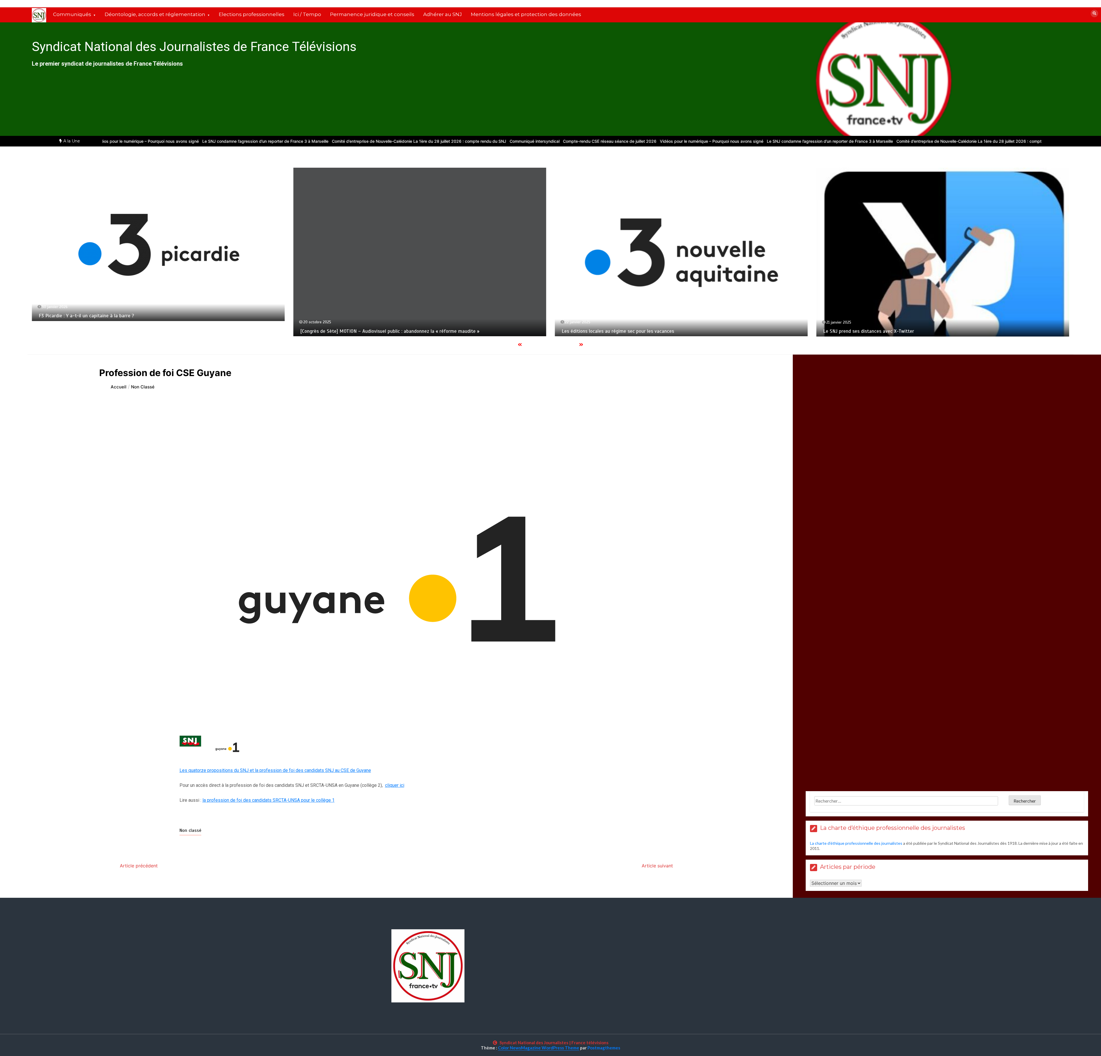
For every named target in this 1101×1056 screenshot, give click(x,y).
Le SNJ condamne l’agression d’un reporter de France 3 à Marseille (228, 141)
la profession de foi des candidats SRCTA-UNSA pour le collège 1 (268, 800)
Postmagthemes (603, 1047)
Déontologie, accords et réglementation (155, 14)
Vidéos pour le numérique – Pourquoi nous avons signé (109, 141)
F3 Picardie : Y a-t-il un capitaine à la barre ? (86, 316)
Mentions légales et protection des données (526, 14)
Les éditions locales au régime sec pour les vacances (618, 331)
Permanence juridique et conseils (372, 14)
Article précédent (139, 866)
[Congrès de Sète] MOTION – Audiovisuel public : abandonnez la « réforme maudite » (389, 331)
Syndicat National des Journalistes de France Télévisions (194, 46)
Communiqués (72, 14)
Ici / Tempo (307, 14)
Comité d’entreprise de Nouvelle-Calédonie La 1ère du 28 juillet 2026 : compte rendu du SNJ (381, 141)
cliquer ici (394, 785)
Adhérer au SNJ (442, 14)
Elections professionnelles (251, 14)
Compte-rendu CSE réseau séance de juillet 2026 (572, 141)
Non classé (190, 830)
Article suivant (657, 866)
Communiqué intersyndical (497, 141)
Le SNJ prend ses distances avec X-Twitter (868, 331)
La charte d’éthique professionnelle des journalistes (856, 843)
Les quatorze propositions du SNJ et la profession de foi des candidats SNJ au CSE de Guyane (275, 770)
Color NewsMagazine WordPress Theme (538, 1047)
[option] (228, 141)
